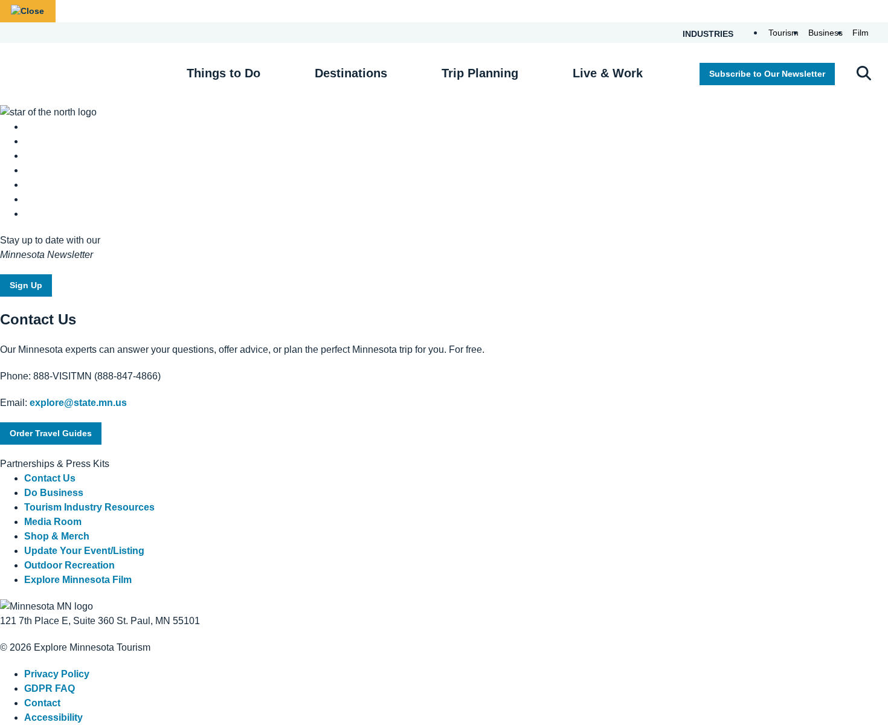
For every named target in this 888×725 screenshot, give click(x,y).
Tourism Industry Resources (89, 507)
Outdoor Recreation (69, 565)
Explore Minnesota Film (78, 580)
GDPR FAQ (49, 688)
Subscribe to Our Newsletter (767, 74)
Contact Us (50, 478)
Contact (42, 703)
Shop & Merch (56, 536)
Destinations (351, 73)
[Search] (864, 74)
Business (825, 32)
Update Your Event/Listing (84, 551)
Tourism (783, 32)
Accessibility (53, 717)
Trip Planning (480, 73)
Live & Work (608, 73)
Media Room (53, 522)
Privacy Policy (56, 674)
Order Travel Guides (51, 433)
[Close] (28, 11)
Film (860, 32)
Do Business (53, 493)
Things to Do (223, 73)
